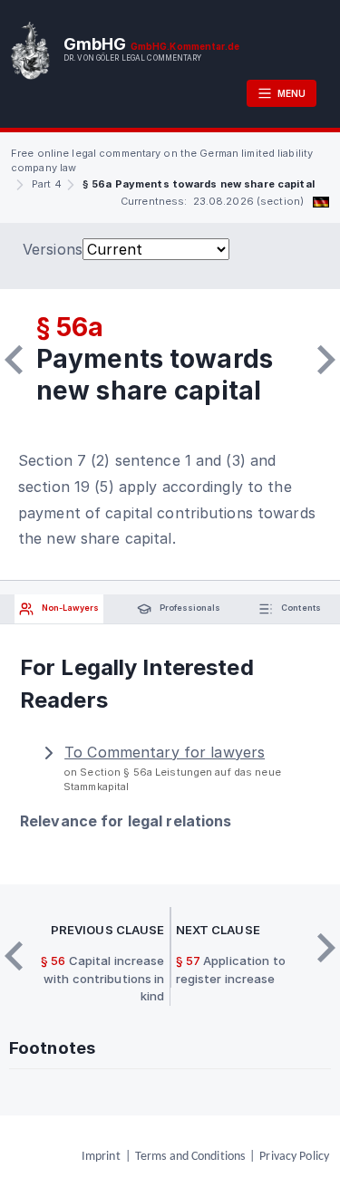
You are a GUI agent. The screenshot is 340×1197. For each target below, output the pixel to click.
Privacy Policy (294, 1156)
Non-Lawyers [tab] (69, 608)
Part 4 (47, 184)
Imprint (101, 1156)
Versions (53, 249)
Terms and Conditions (190, 1156)
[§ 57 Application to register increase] (326, 359)
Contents (300, 608)
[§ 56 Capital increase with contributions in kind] (14, 359)
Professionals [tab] (189, 608)
